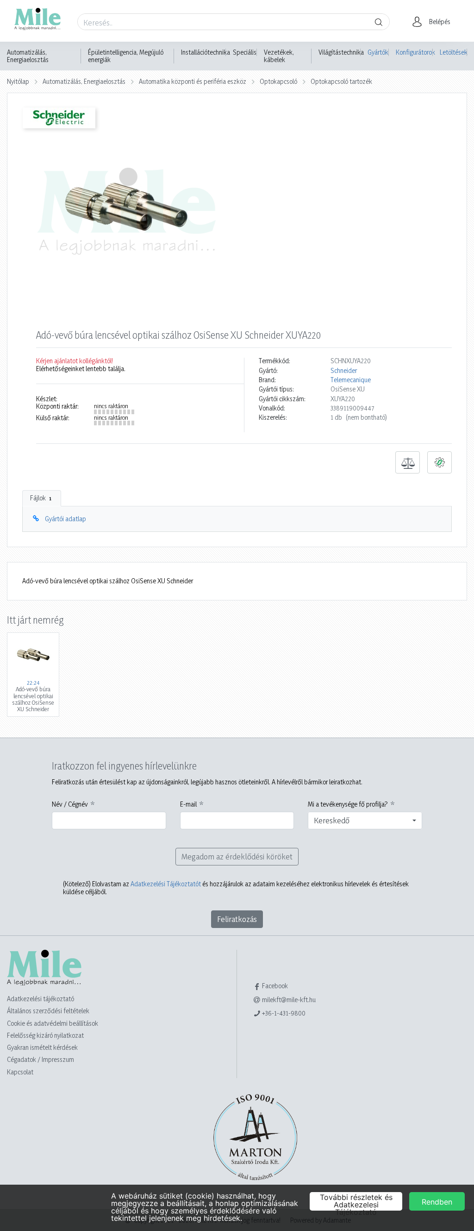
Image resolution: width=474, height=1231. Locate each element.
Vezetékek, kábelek (279, 56)
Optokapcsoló (278, 81)
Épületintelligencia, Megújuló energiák (125, 56)
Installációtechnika (205, 52)
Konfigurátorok (414, 52)
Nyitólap (18, 81)
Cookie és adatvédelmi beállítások (52, 1023)
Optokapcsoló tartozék (341, 81)
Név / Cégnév (70, 804)
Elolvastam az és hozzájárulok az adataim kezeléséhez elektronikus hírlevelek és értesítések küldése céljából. (236, 887)
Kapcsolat (20, 1072)
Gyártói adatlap (65, 519)
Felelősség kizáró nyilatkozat (45, 1035)
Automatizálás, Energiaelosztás (28, 56)
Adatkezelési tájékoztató (40, 999)
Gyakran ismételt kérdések (42, 1047)
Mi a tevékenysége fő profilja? (348, 804)
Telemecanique (351, 380)
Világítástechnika (341, 52)
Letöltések (453, 52)
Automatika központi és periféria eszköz (192, 81)
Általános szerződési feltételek (48, 1011)
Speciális (244, 52)
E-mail (188, 804)
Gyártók (378, 52)
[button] (434, 22)
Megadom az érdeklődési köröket (237, 856)
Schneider (344, 370)
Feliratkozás (237, 919)
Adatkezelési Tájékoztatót (166, 884)
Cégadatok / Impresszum (40, 1059)
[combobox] (365, 820)
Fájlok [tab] (40, 498)
